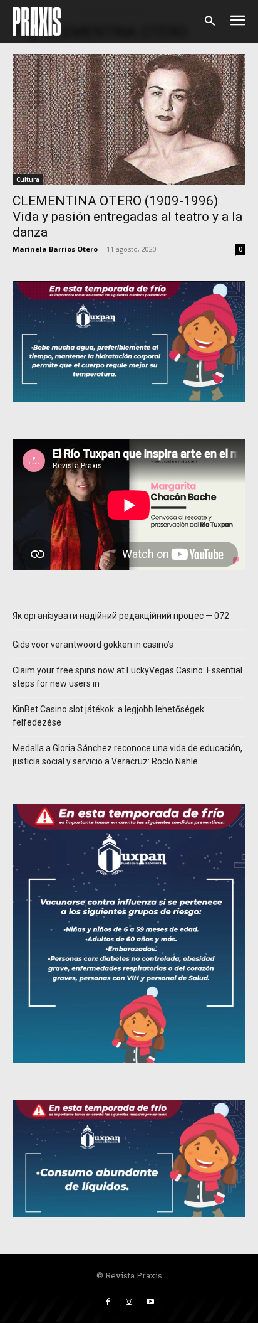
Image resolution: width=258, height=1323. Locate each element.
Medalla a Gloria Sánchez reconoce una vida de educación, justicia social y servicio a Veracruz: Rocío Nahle (127, 754)
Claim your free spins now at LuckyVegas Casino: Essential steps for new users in (127, 676)
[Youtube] (150, 1302)
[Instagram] (129, 1302)
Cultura (27, 179)
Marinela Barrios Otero (55, 249)
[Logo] (37, 21)
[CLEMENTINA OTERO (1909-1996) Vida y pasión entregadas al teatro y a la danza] (129, 119)
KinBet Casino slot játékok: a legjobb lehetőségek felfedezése (108, 715)
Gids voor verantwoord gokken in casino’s (93, 645)
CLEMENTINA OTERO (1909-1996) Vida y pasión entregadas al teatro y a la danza (127, 216)
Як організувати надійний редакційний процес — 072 (121, 616)
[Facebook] (107, 1302)
